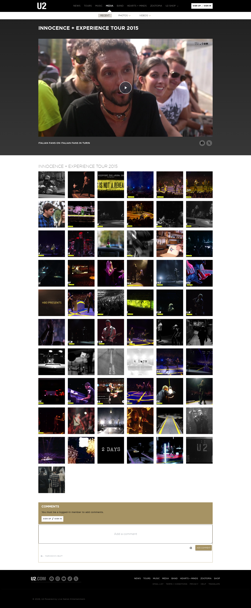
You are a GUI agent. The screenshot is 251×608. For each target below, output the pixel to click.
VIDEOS (143, 16)
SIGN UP (197, 6)
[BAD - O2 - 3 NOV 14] (110, 227)
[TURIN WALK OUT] (199, 345)
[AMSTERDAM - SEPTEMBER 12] (110, 345)
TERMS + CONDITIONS (176, 584)
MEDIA (165, 579)
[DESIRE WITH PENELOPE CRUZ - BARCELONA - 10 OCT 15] (110, 286)
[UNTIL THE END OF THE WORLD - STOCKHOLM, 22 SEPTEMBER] (169, 315)
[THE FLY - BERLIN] (140, 315)
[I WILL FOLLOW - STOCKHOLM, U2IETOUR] (51, 345)
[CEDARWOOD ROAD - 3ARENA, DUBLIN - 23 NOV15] (81, 227)
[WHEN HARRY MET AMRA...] (51, 227)
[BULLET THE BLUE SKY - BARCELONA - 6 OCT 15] (199, 286)
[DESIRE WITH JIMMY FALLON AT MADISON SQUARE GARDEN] (140, 404)
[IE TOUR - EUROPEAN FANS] (51, 197)
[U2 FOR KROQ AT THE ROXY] (199, 433)
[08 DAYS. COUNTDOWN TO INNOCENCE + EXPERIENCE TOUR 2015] (199, 463)
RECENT (105, 16)
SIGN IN (208, 6)
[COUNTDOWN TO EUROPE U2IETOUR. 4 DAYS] (140, 374)
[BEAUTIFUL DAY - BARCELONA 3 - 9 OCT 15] (169, 286)
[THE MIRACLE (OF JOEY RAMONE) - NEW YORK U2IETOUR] (199, 404)
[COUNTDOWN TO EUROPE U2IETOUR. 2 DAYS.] (81, 374)
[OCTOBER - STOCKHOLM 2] (81, 345)
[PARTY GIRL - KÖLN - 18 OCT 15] (140, 256)
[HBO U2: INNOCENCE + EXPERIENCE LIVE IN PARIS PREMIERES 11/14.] (51, 315)
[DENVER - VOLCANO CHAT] (140, 433)
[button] (172, 6)
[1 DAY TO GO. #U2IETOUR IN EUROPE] (51, 374)
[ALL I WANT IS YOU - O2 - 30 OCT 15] (169, 227)
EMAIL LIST (158, 584)
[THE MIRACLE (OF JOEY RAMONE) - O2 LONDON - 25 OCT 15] (81, 256)
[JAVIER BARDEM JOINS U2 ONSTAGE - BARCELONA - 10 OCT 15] (140, 286)
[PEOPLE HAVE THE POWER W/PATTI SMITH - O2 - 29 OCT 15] (199, 227)
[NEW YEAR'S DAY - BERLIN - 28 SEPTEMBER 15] (81, 315)
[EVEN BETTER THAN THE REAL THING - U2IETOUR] (81, 463)
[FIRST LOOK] (169, 463)
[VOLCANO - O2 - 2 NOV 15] (140, 227)
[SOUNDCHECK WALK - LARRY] (169, 433)
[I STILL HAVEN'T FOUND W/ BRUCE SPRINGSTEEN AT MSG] (169, 374)
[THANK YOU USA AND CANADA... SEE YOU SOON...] (199, 374)
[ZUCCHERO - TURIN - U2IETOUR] (169, 345)
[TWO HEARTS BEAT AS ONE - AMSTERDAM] (140, 345)
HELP (203, 584)
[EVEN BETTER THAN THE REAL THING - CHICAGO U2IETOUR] (81, 433)
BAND (174, 579)
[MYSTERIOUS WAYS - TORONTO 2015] (51, 433)
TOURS (146, 579)
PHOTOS (123, 16)
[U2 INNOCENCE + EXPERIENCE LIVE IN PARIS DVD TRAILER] (110, 197)
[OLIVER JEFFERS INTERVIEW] (169, 256)
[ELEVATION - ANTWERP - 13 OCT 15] (81, 286)
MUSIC (156, 579)
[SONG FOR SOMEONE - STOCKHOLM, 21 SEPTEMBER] (199, 315)
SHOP (217, 579)
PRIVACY (194, 584)
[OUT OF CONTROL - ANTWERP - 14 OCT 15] (51, 286)
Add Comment (203, 548)
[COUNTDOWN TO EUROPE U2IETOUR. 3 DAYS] (110, 374)
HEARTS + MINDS (189, 579)
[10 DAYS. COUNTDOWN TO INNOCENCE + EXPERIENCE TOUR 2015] (51, 492)
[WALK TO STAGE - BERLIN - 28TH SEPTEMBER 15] (110, 315)
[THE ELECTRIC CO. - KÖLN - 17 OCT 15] (199, 256)
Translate (214, 584)
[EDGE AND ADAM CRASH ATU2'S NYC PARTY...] (51, 404)
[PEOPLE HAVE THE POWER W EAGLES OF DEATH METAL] (140, 197)
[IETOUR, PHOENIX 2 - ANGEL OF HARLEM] (51, 463)
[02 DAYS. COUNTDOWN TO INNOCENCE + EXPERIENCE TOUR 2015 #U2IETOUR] (110, 463)
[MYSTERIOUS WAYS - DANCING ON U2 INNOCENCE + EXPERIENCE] (81, 197)
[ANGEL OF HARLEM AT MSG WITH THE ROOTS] (110, 404)
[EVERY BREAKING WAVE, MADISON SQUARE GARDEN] (81, 404)
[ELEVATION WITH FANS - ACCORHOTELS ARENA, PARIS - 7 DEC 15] (169, 197)
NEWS (137, 579)
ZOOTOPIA (205, 579)
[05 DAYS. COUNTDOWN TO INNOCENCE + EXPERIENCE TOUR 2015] (140, 463)
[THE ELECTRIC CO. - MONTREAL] (110, 433)
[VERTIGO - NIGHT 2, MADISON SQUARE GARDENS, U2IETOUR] (169, 404)
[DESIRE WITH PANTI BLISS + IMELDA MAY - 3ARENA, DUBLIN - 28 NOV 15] (199, 197)
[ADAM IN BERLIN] (110, 256)
